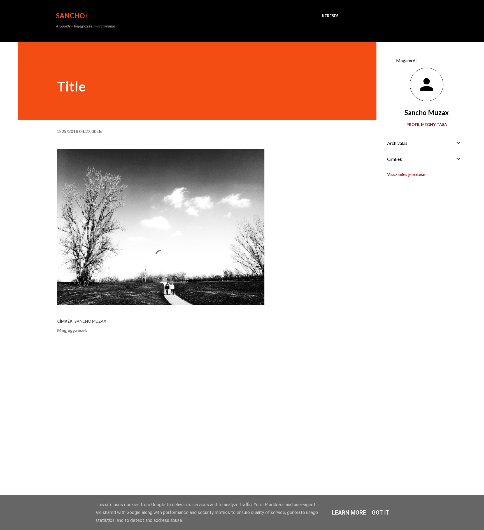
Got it (381, 512)
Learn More (349, 512)
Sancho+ (72, 16)
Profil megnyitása (426, 124)
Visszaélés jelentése (406, 174)
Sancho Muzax (90, 321)
